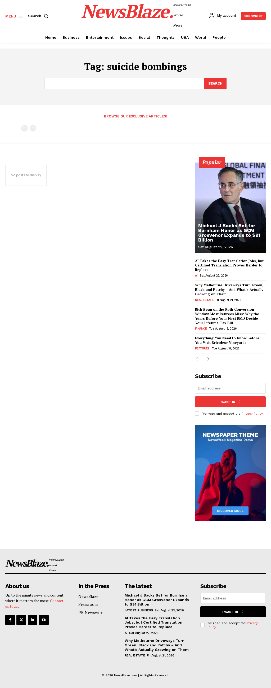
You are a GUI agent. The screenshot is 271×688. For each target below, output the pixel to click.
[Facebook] (10, 620)
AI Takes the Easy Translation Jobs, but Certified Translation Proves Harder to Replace (229, 265)
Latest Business (139, 610)
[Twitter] (21, 620)
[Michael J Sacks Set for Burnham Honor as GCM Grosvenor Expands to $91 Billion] (230, 208)
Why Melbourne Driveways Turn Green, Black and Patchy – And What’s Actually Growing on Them (229, 289)
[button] (39, 15)
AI (196, 275)
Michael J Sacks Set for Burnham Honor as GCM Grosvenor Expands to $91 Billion (229, 233)
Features (202, 348)
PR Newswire (90, 612)
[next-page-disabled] (33, 128)
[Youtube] (43, 620)
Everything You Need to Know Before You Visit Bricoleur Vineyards (227, 340)
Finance (201, 328)
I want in (227, 402)
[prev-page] (24, 128)
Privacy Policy (252, 413)
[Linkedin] (32, 620)
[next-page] (207, 359)
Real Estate (204, 300)
